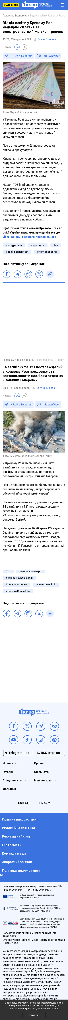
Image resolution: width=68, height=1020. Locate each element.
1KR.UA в (20, 55)
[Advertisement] (34, 320)
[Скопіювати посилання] (50, 274)
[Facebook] (6, 274)
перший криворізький (19, 578)
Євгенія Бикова (45, 387)
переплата (37, 245)
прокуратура (14, 245)
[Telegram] (17, 274)
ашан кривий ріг (46, 584)
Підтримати (11, 5)
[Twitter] (39, 274)
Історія (8, 772)
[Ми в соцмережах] (13, 726)
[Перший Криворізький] (37, 5)
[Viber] (28, 274)
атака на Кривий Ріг (18, 591)
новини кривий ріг (17, 251)
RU (24, 47)
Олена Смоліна (47, 39)
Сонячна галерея (16, 584)
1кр (55, 245)
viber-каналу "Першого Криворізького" (30, 237)
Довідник (9, 789)
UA (17, 47)
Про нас (39, 763)
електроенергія (47, 251)
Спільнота (41, 772)
